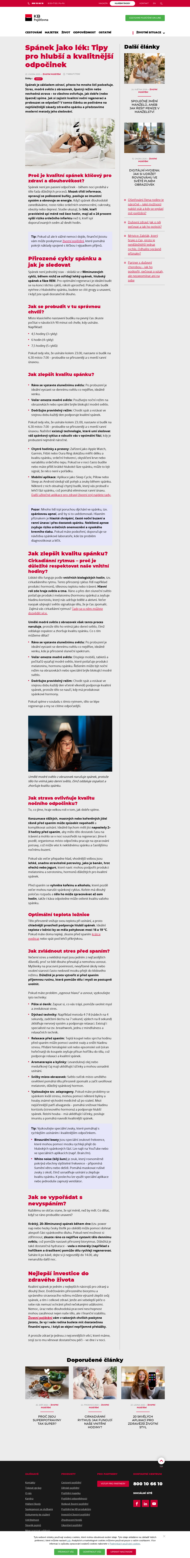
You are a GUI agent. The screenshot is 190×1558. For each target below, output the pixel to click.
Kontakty (30, 1482)
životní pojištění (73, 241)
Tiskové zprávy (33, 1488)
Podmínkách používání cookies (125, 1544)
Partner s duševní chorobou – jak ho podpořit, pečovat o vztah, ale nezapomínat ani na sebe (145, 271)
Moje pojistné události (37, 1530)
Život (65, 32)
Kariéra (29, 1498)
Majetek (51, 32)
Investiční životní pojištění (75, 1514)
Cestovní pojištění (71, 1482)
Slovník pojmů (33, 1525)
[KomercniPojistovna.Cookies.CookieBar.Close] (164, 1536)
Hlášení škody (33, 1504)
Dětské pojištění (70, 1488)
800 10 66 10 (148, 1484)
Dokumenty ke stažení (37, 1514)
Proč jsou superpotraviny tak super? (47, 1420)
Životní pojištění (52, 74)
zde (69, 1540)
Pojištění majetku (71, 1493)
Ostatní (105, 32)
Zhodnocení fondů (71, 1520)
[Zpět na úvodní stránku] (36, 18)
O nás (28, 1493)
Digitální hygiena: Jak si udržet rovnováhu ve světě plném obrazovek (144, 177)
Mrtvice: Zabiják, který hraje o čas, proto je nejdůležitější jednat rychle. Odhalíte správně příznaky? (144, 244)
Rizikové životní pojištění (74, 1504)
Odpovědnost (84, 32)
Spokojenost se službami (39, 1509)
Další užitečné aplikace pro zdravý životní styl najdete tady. (71, 495)
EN (154, 3)
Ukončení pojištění (71, 1525)
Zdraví (38, 79)
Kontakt (144, 3)
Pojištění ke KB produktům (76, 1509)
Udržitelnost (32, 1520)
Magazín (103, 3)
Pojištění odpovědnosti (74, 1498)
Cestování (33, 32)
